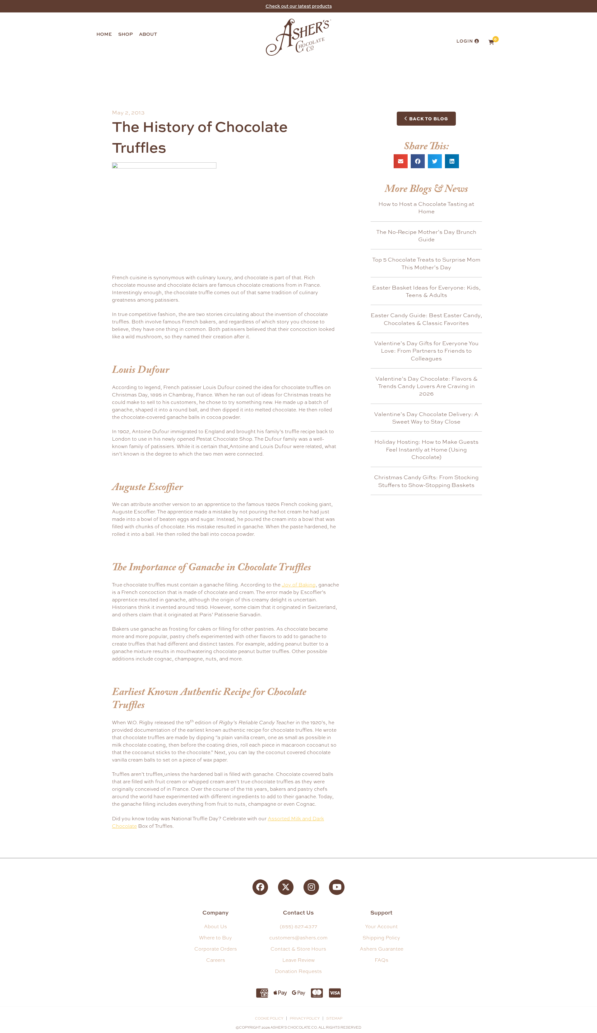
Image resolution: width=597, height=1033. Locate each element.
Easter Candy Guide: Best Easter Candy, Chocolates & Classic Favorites (426, 318)
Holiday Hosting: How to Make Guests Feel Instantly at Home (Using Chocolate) (426, 449)
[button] (401, 161)
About (148, 34)
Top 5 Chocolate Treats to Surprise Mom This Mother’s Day (426, 263)
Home (104, 34)
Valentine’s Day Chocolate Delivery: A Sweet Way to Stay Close (426, 417)
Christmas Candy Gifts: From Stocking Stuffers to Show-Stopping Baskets (426, 480)
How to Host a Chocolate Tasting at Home (426, 207)
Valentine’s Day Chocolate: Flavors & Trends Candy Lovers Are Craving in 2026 (426, 386)
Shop (125, 34)
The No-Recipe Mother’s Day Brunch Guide (426, 235)
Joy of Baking (299, 584)
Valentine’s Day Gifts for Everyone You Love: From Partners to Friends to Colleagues (426, 350)
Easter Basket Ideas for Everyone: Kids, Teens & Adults (426, 291)
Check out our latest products (299, 6)
